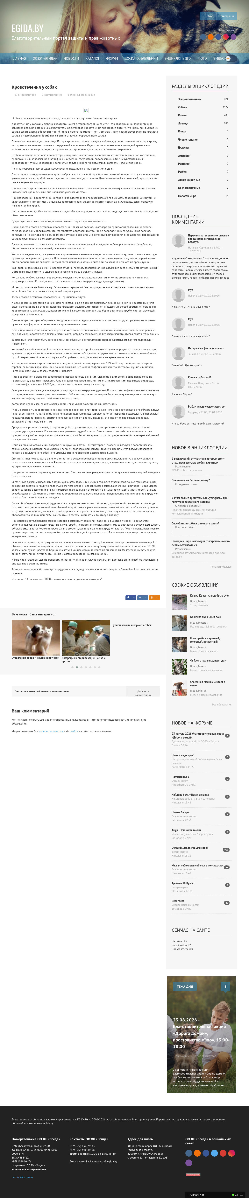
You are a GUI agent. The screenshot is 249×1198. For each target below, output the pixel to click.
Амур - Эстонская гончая (186, 830)
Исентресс (178, 901)
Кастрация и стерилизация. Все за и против (33, 659)
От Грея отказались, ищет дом (208, 660)
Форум (112, 58)
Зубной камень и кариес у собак (82, 625)
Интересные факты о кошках (206, 348)
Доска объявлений (141, 58)
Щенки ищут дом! (183, 755)
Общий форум (180, 780)
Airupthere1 (179, 784)
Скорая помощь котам (185, 905)
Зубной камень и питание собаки (132, 625)
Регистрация (226, 16)
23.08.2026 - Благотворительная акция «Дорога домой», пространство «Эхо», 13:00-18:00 (201, 1033)
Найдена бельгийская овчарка (190, 794)
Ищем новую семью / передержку (192, 834)
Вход (210, 16)
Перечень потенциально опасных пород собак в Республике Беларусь (208, 239)
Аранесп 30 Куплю (183, 883)
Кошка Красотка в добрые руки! (210, 595)
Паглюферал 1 (180, 777)
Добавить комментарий (143, 693)
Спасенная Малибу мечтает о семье (207, 683)
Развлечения (182, 466)
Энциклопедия (178, 58)
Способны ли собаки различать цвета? (195, 523)
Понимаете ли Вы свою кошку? (191, 480)
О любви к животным (187, 506)
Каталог (93, 58)
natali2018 (178, 767)
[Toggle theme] (231, 58)
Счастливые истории (184, 816)
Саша (175, 745)
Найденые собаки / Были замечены (193, 798)
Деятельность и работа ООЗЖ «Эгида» (195, 741)
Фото (202, 58)
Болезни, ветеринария (81, 94)
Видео (218, 58)
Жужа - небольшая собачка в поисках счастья (199, 865)
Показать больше (220, 566)
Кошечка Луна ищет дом (205, 617)
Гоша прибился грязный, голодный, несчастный (205, 640)
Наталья (176, 802)
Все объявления (221, 704)
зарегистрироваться (51, 731)
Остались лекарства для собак (190, 848)
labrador (177, 820)
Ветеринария (180, 851)
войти (74, 731)
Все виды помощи (22, 1177)
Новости (71, 58)
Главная (19, 58)
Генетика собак (184, 527)
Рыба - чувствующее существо (206, 406)
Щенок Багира (180, 812)
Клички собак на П (199, 377)
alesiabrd (177, 891)
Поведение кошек (185, 484)
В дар (193, 601)
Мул (190, 290)
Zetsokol (177, 908)
